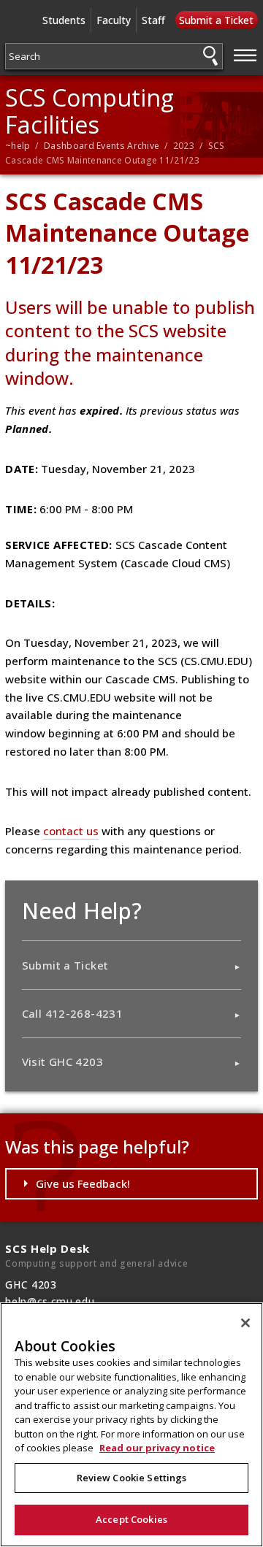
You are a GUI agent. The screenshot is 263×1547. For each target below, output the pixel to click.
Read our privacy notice (157, 1447)
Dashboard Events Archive (101, 145)
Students (63, 20)
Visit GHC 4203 (62, 1061)
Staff (153, 20)
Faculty (113, 20)
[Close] (245, 1323)
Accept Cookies (131, 1519)
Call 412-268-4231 (72, 1013)
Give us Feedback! (83, 1183)
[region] (131, 1424)
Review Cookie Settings (132, 1477)
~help (18, 145)
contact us (71, 831)
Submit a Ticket (216, 20)
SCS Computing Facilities (89, 111)
